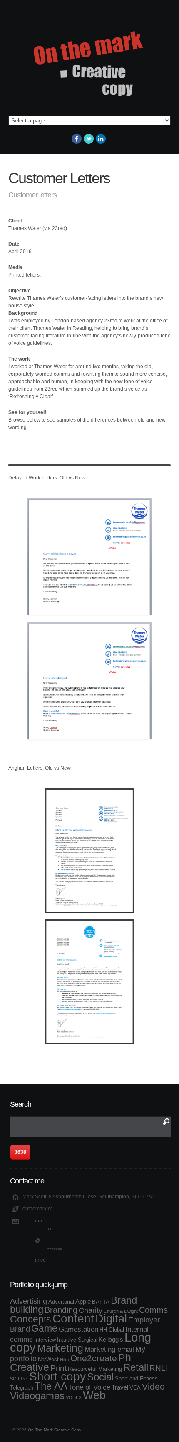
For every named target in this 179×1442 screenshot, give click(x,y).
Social (100, 1377)
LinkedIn (101, 139)
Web (94, 1395)
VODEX (74, 1397)
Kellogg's (111, 1339)
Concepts (30, 1319)
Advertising (28, 1301)
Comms (153, 1310)
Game (44, 1328)
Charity (90, 1310)
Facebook (77, 139)
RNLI (158, 1367)
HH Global (111, 1330)
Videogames (37, 1395)
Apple (83, 1301)
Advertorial (61, 1302)
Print (58, 1367)
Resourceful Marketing (95, 1369)
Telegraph (21, 1388)
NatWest (48, 1359)
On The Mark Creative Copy (54, 1429)
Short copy (57, 1376)
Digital (111, 1318)
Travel (120, 1387)
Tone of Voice (89, 1387)
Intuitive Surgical (77, 1340)
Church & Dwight (121, 1311)
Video (153, 1387)
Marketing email (109, 1349)
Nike (64, 1359)
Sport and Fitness (136, 1378)
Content (73, 1318)
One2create (93, 1358)
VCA (135, 1388)
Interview (45, 1340)
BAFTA (100, 1302)
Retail (135, 1367)
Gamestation (78, 1329)
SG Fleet (19, 1378)
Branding (61, 1310)
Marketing (60, 1348)
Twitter (89, 139)
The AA (51, 1386)
